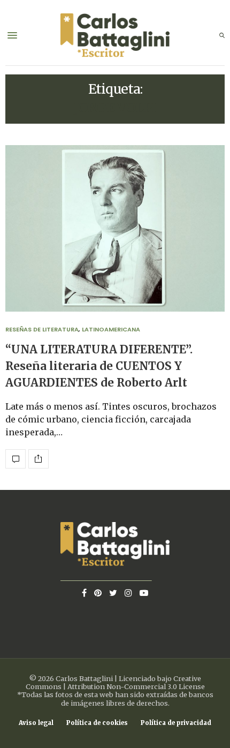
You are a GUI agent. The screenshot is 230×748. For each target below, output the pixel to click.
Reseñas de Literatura (42, 329)
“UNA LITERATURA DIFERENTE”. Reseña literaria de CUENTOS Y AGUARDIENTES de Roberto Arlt (99, 366)
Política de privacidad (176, 723)
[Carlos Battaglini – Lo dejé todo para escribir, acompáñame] (115, 35)
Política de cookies (97, 723)
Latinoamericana (111, 329)
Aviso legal (36, 723)
